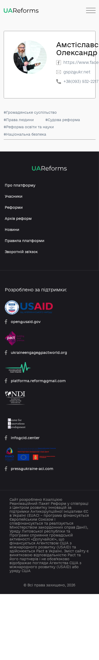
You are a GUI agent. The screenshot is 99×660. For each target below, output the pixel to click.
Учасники (13, 196)
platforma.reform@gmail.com (38, 381)
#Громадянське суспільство (30, 112)
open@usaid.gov (26, 322)
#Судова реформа (62, 120)
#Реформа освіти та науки (29, 127)
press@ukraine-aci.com (32, 469)
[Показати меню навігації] (91, 10)
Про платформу (20, 185)
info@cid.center (25, 438)
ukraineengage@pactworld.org (39, 352)
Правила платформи (24, 241)
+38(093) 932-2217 (80, 81)
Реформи (14, 207)
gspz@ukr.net (77, 72)
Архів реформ (18, 218)
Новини (12, 229)
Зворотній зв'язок (21, 252)
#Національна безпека (25, 134)
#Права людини (19, 120)
